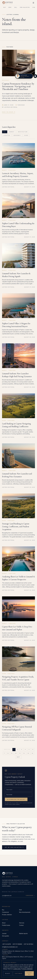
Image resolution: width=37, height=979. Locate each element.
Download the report (17, 799)
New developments (24, 912)
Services (21, 923)
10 (16, 753)
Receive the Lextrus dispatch (13, 891)
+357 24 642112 (6, 944)
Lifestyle (7, 135)
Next (18, 757)
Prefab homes (6, 925)
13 (28, 753)
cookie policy (17, 968)
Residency (17, 135)
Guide (26, 135)
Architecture (23, 131)
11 (20, 753)
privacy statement (27, 968)
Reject (7, 973)
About (3, 923)
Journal (4, 933)
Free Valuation (25, 7)
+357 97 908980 (17, 944)
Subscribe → (30, 895)
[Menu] (33, 2)
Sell (15, 7)
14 (32, 753)
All (5, 131)
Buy (4, 7)
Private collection (7, 914)
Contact (21, 925)
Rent (10, 7)
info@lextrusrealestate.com (10, 947)
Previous (7, 749)
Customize (18, 973)
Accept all (29, 973)
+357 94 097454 (28, 944)
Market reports (23, 933)
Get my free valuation (13, 847)
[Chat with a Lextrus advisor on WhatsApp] (35, 76)
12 (24, 753)
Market (11, 131)
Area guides (5, 936)
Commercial (5, 912)
